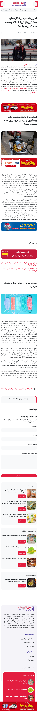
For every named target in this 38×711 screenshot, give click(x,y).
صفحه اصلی (33, 10)
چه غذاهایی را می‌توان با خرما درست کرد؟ (14, 558)
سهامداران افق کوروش (27, 639)
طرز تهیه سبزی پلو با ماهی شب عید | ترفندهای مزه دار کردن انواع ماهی (15, 580)
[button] (1, 33)
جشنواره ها (30, 646)
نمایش (26, 65)
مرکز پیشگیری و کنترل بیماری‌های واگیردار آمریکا (17, 389)
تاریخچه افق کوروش (28, 668)
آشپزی (32, 656)
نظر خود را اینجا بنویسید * (29, 453)
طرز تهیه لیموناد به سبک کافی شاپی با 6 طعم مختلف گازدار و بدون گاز (14, 515)
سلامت (31, 664)
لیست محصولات (29, 643)
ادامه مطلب (22, 496)
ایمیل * (34, 435)
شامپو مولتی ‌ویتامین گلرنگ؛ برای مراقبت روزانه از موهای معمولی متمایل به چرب (14, 503)
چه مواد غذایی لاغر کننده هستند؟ (16, 547)
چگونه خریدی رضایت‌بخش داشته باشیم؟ (14, 535)
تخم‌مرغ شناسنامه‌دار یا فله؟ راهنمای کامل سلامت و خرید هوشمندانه (15, 491)
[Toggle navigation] (35, 4)
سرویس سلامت (6, 91)
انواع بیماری (24, 10)
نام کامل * (34, 427)
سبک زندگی (30, 660)
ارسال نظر (19, 476)
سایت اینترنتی (32, 444)
